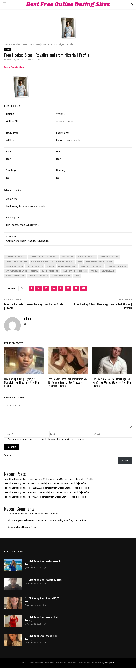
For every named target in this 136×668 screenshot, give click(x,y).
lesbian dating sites (116, 266)
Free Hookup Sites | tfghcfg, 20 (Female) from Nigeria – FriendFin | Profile (22, 382)
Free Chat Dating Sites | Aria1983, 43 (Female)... (41, 637)
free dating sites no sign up (99, 261)
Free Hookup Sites (26, 527)
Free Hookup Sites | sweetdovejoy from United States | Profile (34, 306)
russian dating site (15, 276)
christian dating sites (16, 261)
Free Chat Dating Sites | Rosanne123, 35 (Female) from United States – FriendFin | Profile (47, 488)
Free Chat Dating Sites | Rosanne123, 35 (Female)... (42, 599)
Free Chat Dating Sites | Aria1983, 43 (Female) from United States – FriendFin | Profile (46, 497)
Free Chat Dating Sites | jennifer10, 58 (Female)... (41, 618)
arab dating (68, 256)
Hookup (50, 266)
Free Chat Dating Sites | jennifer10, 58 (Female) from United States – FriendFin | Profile (46, 492)
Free (80, 261)
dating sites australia (63, 261)
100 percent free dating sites (44, 256)
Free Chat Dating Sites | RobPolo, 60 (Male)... (44, 579)
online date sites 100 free (74, 271)
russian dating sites (38, 276)
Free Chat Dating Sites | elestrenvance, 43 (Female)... (43, 562)
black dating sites (87, 256)
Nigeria (34, 271)
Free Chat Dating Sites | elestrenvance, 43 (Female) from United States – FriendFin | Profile (48, 479)
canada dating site (109, 256)
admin (10, 60)
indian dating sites (67, 266)
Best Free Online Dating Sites (68, 4)
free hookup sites (14, 266)
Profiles (7, 49)
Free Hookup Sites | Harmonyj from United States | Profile (103, 306)
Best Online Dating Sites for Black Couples (37, 514)
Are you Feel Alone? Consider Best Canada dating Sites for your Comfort (50, 520)
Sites (76, 276)
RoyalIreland (108, 271)
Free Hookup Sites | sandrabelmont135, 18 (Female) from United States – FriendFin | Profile (67, 382)
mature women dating (16, 271)
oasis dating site (50, 271)
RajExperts (109, 663)
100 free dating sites (16, 256)
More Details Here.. (14, 67)
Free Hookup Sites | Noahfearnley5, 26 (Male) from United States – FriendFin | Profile (111, 382)
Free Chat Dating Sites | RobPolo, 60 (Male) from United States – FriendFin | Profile (45, 483)
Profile (94, 271)
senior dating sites (61, 276)
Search (7, 455)
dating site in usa (39, 261)
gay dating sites (35, 266)
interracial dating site (91, 266)
